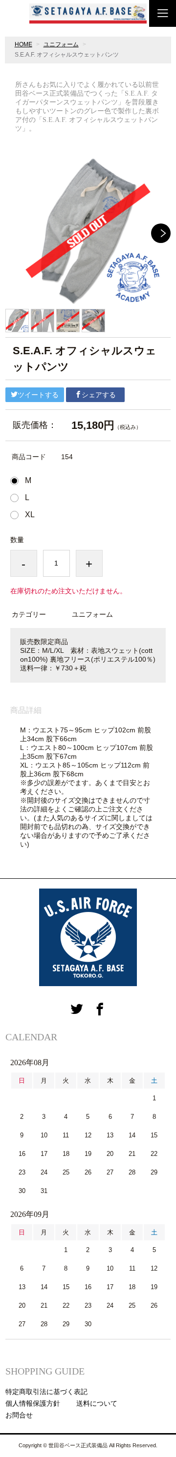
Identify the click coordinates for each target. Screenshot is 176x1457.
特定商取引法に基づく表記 (46, 1391)
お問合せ (19, 1415)
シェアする (99, 395)
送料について (96, 1403)
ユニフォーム (61, 44)
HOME (23, 44)
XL (30, 515)
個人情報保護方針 (32, 1403)
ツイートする (38, 395)
